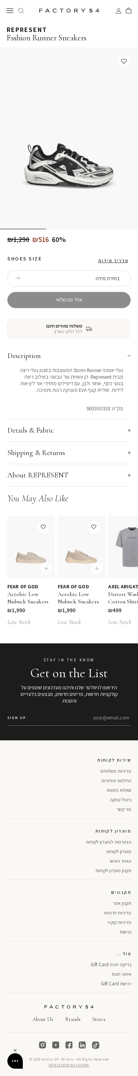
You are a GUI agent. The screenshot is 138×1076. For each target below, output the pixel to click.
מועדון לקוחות (118, 851)
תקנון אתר (122, 903)
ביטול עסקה (120, 800)
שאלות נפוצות (118, 790)
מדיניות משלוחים (115, 771)
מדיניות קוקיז (119, 922)
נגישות (125, 932)
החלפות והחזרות (116, 780)
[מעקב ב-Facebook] (69, 1045)
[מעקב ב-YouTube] (56, 1045)
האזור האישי (120, 861)
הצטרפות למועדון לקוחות (108, 842)
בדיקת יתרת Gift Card (111, 964)
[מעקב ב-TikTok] (95, 1045)
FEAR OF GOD (23, 586)
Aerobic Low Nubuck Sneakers (28, 598)
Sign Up (16, 717)
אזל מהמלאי (69, 299)
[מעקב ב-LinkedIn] (82, 1045)
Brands (73, 1019)
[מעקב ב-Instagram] (42, 1045)
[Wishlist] (124, 61)
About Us (42, 1019)
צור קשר (124, 809)
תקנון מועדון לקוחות (113, 870)
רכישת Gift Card (116, 984)
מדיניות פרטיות (117, 913)
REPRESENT (27, 29)
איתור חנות (121, 974)
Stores (99, 1019)
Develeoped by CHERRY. (69, 1065)
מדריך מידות (113, 261)
